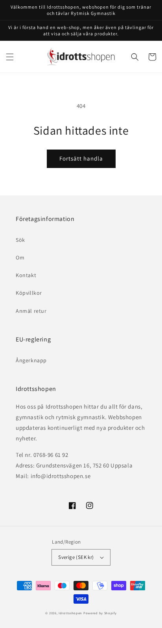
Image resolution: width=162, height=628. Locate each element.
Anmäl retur (31, 310)
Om (20, 257)
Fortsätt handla (81, 158)
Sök (20, 239)
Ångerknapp (31, 360)
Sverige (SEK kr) (76, 557)
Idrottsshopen (70, 613)
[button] (9, 57)
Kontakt (26, 275)
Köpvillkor (29, 292)
